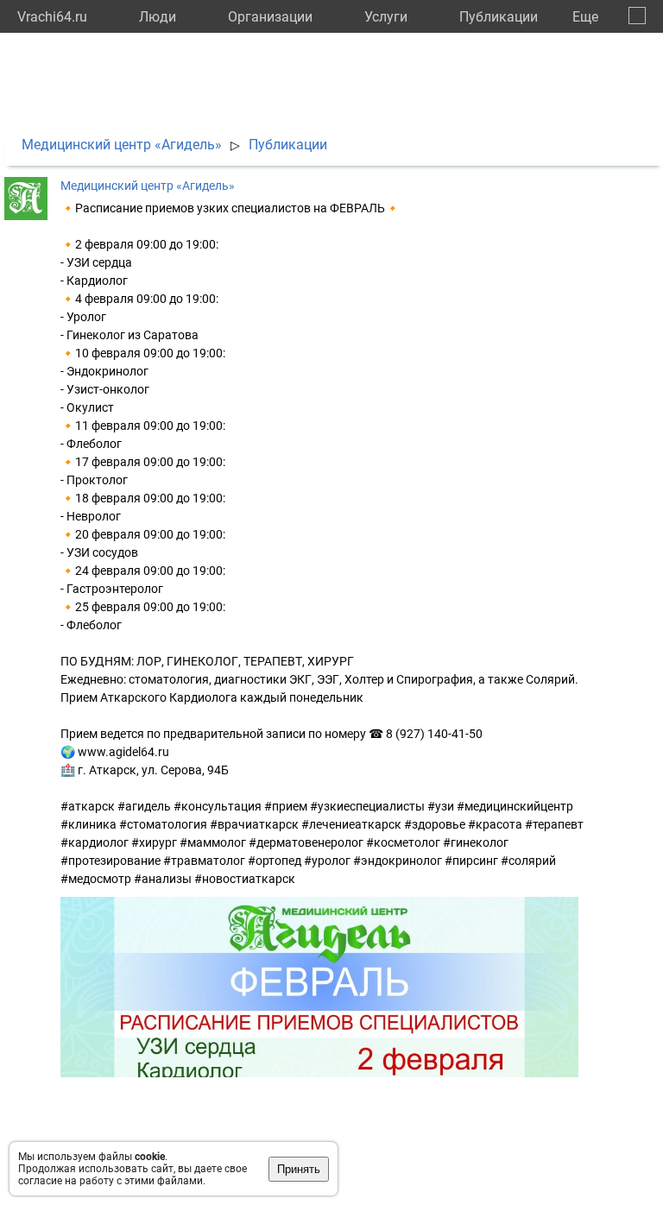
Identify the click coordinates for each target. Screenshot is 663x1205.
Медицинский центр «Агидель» (122, 144)
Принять (298, 1169)
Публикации (498, 17)
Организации (270, 17)
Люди (157, 17)
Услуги (385, 17)
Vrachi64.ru (52, 17)
